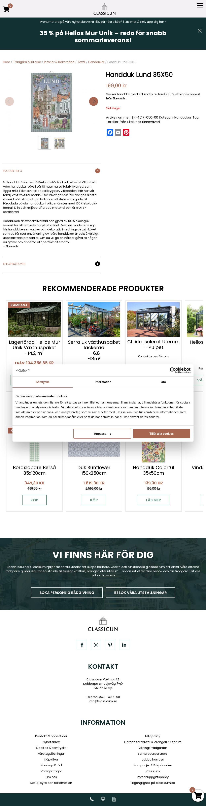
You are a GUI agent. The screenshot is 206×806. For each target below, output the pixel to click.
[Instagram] (96, 645)
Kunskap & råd (51, 765)
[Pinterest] (110, 645)
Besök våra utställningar (140, 592)
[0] (6, 12)
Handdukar (96, 62)
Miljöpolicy (152, 736)
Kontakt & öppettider (51, 736)
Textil (81, 62)
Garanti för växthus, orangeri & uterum (152, 742)
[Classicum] (104, 9)
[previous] (9, 101)
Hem (6, 62)
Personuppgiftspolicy (153, 777)
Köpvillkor (51, 759)
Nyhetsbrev (51, 742)
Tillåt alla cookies (161, 433)
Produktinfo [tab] (12, 171)
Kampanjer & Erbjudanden (153, 765)
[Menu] (200, 5)
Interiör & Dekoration (59, 62)
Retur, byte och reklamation (51, 783)
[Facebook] (82, 645)
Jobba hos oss (153, 759)
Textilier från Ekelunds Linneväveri (133, 122)
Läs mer (153, 500)
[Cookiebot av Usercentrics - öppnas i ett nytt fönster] (173, 370)
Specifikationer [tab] (14, 264)
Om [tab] (163, 382)
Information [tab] (103, 382)
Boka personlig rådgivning (66, 592)
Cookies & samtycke (51, 748)
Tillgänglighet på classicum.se (152, 783)
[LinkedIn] (124, 645)
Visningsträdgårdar (152, 748)
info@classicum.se (103, 701)
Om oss (51, 777)
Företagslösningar (51, 753)
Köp (34, 500)
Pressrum (153, 771)
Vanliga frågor (51, 771)
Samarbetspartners (153, 753)
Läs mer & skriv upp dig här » (145, 22)
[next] (93, 101)
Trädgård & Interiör (27, 62)
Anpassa (100, 433)
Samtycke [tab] (43, 382)
